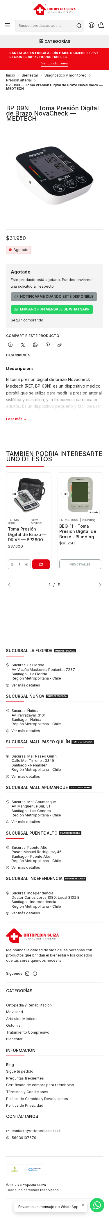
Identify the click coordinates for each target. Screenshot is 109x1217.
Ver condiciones (54, 63)
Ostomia (13, 1025)
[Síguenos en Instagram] (27, 973)
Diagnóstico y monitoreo (65, 75)
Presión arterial (19, 80)
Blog (10, 1064)
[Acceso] (91, 26)
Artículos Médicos (21, 1019)
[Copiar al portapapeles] (60, 345)
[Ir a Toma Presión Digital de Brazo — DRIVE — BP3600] (29, 495)
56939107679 (24, 1138)
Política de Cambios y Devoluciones (37, 1099)
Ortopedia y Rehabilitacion (29, 1005)
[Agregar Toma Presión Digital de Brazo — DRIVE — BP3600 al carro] (41, 564)
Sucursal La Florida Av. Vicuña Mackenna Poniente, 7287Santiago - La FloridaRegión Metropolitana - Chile (43, 671)
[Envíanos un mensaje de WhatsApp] (97, 1205)
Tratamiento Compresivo (27, 1032)
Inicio (10, 75)
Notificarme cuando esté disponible (56, 296)
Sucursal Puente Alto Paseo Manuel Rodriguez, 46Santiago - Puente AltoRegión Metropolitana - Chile (37, 854)
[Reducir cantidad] (12, 564)
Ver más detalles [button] (25, 685)
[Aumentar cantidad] (27, 564)
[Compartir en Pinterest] (47, 345)
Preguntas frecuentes (25, 1078)
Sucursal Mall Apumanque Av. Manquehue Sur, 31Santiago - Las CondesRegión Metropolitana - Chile (36, 808)
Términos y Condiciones (27, 1092)
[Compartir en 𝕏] (23, 345)
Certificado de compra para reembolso (40, 1085)
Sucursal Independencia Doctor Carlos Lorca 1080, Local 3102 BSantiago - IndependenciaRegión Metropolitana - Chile (46, 900)
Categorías (57, 41)
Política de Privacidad (24, 1105)
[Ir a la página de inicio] (54, 9)
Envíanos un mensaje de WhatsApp (55, 309)
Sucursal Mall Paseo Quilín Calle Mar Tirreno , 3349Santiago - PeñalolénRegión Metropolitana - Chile (36, 763)
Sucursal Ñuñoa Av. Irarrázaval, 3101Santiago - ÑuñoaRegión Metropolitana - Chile (36, 717)
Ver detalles (80, 564)
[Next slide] (98, 584)
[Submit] (79, 25)
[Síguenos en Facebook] (34, 973)
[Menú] (7, 26)
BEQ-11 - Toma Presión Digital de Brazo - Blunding (77, 531)
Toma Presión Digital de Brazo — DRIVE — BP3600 (27, 534)
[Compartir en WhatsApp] (35, 345)
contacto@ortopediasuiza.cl (36, 1131)
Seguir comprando (27, 320)
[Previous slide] (10, 584)
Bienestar (30, 75)
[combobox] (49, 25)
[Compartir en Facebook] (10, 345)
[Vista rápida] (14, 494)
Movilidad (14, 1012)
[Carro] (101, 26)
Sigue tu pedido (19, 1071)
